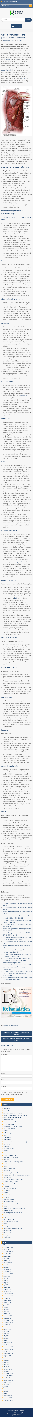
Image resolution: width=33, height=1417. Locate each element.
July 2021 (6, 1278)
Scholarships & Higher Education (13, 1212)
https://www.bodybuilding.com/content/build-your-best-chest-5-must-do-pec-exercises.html (17, 973)
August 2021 (7, 1276)
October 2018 (7, 1351)
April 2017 (6, 1391)
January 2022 (7, 1269)
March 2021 (7, 1287)
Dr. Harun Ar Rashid (9, 1128)
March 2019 (7, 1340)
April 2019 (6, 1338)
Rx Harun (19, 40)
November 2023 (8, 1251)
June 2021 (6, 1280)
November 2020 (8, 1296)
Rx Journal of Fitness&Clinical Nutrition (14, 1208)
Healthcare (7, 1170)
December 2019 (8, 1320)
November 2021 (8, 1274)
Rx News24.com (8, 1210)
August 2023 (7, 1256)
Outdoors (6, 1197)
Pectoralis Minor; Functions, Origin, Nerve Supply (16, 1040)
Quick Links (5, 6)
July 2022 (6, 1265)
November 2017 (8, 1376)
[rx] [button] (22, 78)
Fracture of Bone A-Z (10, 1155)
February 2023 (8, 1263)
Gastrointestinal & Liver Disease (13, 1157)
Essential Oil (7, 1144)
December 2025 (8, 1247)
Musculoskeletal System (10, 1188)
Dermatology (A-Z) (9, 1124)
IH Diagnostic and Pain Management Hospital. (17, 1175)
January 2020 (7, 1318)
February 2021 (8, 1289)
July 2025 (6, 1249)
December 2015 (8, 1400)
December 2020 (8, 1294)
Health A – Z (7, 1166)
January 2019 (7, 1345)
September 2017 (8, 1380)
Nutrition (6, 1193)
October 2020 (7, 1298)
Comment (4, 1054)
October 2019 (7, 1325)
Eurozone (6, 1146)
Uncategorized (8, 1230)
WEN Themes (17, 1415)
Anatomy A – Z (8, 1108)
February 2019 (8, 1342)
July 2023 (6, 1258)
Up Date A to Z (8, 1232)
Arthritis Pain (7, 1111)
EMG (15, 598)
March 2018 (7, 1367)
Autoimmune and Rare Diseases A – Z (14, 1113)
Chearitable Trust (8, 1119)
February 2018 (8, 1369)
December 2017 (8, 1373)
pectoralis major (6, 70)
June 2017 (6, 1387)
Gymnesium (6, 1025)
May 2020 (6, 1309)
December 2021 (8, 1271)
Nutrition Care (8, 1195)
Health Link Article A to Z (11, 1168)
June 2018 (6, 1360)
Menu (18, 26)
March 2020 (7, 1313)
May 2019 (6, 1336)
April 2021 (6, 1285)
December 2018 (8, 1347)
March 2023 (7, 1260)
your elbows (21, 562)
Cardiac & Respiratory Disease (12, 1117)
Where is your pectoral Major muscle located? (16, 1034)
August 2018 (7, 1356)
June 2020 (6, 1307)
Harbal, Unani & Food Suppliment (13, 1162)
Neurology (7, 1190)
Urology (6, 1235)
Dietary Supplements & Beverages (13, 1126)
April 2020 (6, 1311)
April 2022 (6, 1267)
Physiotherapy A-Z (15, 1025)
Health (5, 1164)
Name (3, 1073)
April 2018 (6, 1364)
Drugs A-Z (6, 1131)
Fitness (6, 1150)
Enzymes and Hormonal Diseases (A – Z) (15, 1142)
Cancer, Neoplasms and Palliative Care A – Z (16, 1115)
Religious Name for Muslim (11, 1204)
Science (6, 1215)
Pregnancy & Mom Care (10, 1201)
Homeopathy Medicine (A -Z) (12, 1173)
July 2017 (6, 1384)
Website (3, 1086)
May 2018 (6, 1362)
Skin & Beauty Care (9, 1219)
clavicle (8, 59)
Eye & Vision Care (9, 1148)
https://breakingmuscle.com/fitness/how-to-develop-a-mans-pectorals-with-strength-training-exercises (16, 960)
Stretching (6, 1224)
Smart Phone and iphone (11, 1221)
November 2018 (8, 1349)
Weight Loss (7, 1237)
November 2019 (8, 1322)
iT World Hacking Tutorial (11, 1181)
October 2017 (7, 1378)
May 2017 (6, 1389)
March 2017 (7, 1393)
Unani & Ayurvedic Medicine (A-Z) (13, 1228)
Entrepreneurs (8, 1139)
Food (5, 1153)
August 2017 (7, 1382)
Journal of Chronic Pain (10, 1184)
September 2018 (8, 1353)
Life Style (6, 1186)
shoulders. (23, 396)
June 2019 (6, 1333)
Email (2, 1080)
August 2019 (7, 1329)
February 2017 (8, 1395)
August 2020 (7, 1302)
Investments (7, 1177)
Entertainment (8, 1137)
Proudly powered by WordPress (12, 1413)
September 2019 (8, 1327)
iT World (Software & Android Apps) (14, 1179)
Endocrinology (8, 1133)
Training (6, 1226)
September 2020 (8, 1300)
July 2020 (6, 1305)
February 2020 (8, 1316)
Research (6, 1206)
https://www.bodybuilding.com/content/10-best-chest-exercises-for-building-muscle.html (17, 967)
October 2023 (7, 1254)
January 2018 (7, 1371)
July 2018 (6, 1358)
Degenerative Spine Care (11, 1122)
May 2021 (6, 1282)
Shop (5, 1217)
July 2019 (6, 1331)
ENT (5, 1135)
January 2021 (7, 1291)
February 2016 (8, 1398)
